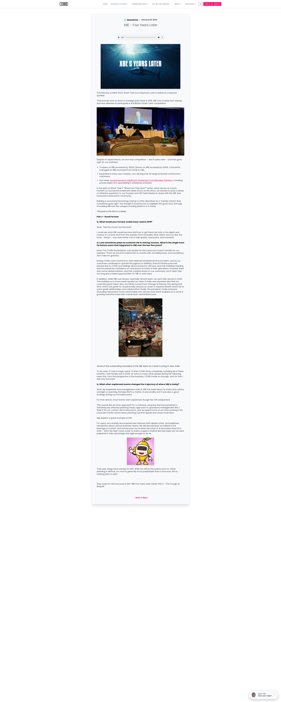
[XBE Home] (64, 4)
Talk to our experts (212, 4)
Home (105, 4)
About (177, 4)
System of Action (118, 4)
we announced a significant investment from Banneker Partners (141, 180)
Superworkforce (139, 4)
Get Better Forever (160, 4)
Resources (189, 4)
